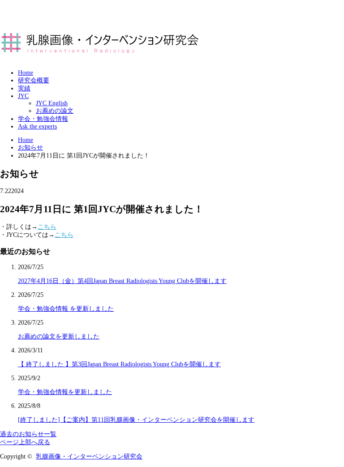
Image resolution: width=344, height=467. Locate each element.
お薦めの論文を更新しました (58, 336)
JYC (23, 96)
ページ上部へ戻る (25, 442)
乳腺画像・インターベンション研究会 (89, 456)
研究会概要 (33, 80)
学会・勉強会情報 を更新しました (66, 308)
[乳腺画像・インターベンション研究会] (101, 53)
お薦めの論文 (54, 110)
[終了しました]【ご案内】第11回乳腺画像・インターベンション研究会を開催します (136, 419)
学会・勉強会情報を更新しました (65, 392)
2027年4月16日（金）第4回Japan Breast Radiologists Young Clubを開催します (122, 281)
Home (25, 72)
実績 (24, 88)
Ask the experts (37, 126)
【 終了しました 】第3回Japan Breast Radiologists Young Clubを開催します (119, 364)
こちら (47, 226)
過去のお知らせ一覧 (28, 434)
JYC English (52, 103)
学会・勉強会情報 (43, 119)
